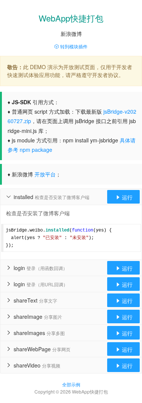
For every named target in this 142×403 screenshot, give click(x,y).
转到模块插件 (73, 46)
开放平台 (45, 174)
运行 (124, 197)
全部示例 (71, 384)
